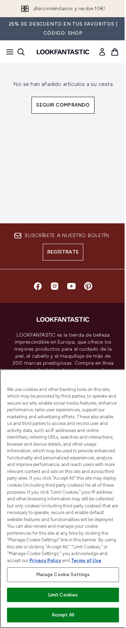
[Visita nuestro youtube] (71, 286)
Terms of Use (86, 560)
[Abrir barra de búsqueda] (21, 52)
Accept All (63, 614)
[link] (102, 52)
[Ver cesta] (114, 52)
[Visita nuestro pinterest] (88, 286)
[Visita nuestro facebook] (37, 286)
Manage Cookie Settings (63, 574)
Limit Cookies (63, 594)
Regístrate (63, 252)
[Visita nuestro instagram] (54, 286)
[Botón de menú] (7, 52)
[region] (63, 498)
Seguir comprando (63, 105)
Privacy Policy (45, 560)
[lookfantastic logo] (63, 52)
